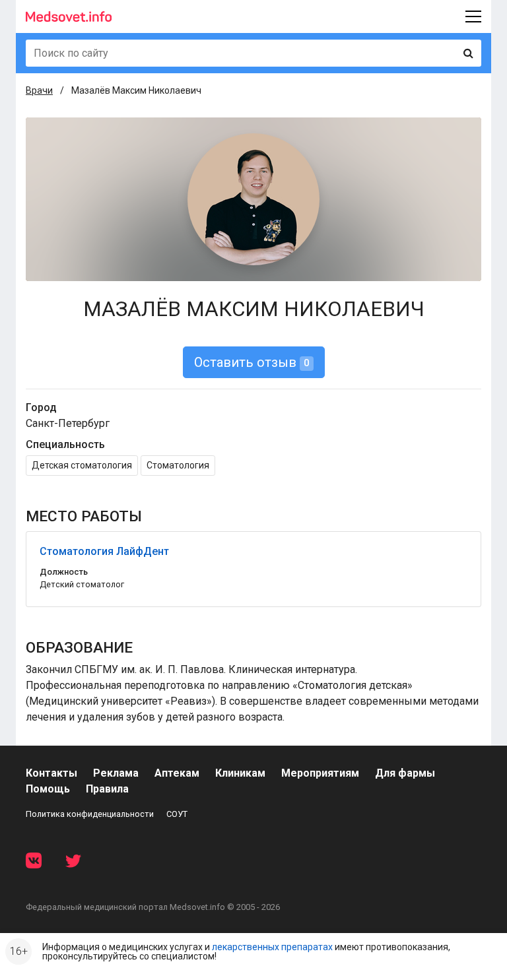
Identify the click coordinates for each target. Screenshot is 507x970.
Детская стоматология (82, 465)
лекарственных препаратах (272, 947)
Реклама (116, 773)
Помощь (48, 789)
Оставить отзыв (252, 362)
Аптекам (176, 773)
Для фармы (405, 773)
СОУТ (176, 814)
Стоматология (178, 465)
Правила (107, 789)
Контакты (51, 773)
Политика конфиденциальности (90, 814)
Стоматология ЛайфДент (104, 551)
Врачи (39, 90)
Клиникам (240, 773)
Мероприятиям (320, 773)
